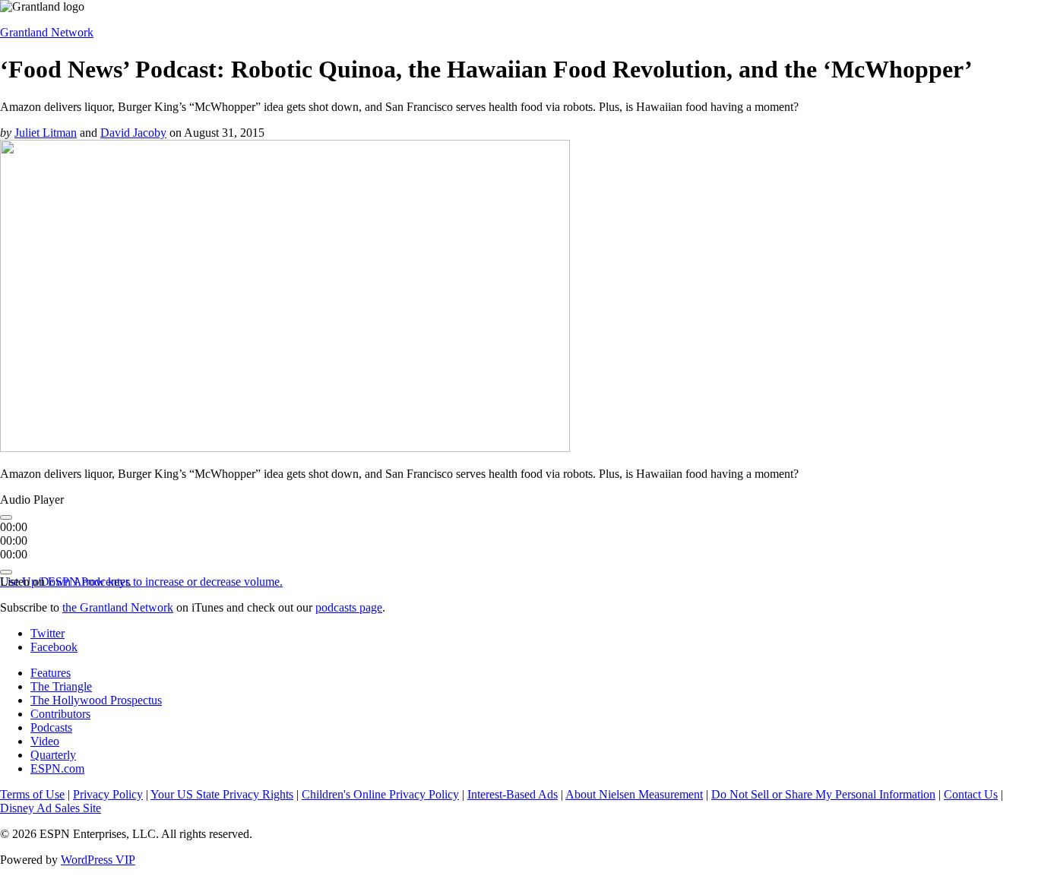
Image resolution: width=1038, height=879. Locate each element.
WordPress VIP (98, 859)
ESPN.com (57, 768)
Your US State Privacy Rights (221, 794)
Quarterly (53, 754)
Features (50, 672)
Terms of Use (32, 794)
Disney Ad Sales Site (50, 808)
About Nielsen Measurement (634, 794)
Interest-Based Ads (512, 794)
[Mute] (6, 572)
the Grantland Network (117, 607)
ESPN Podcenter (88, 581)
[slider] (141, 581)
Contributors (60, 713)
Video (44, 741)
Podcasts (51, 727)
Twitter (47, 633)
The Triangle (61, 686)
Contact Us (971, 794)
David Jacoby (133, 132)
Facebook (54, 646)
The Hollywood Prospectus (96, 700)
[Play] (6, 517)
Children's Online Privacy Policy (380, 794)
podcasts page (348, 607)
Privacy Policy (108, 794)
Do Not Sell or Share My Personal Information (823, 794)
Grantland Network (46, 32)
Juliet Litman (45, 132)
